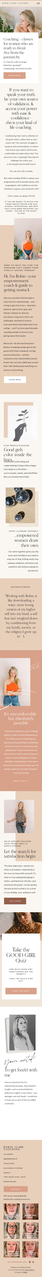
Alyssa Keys (30, 1270)
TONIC (25, 1272)
